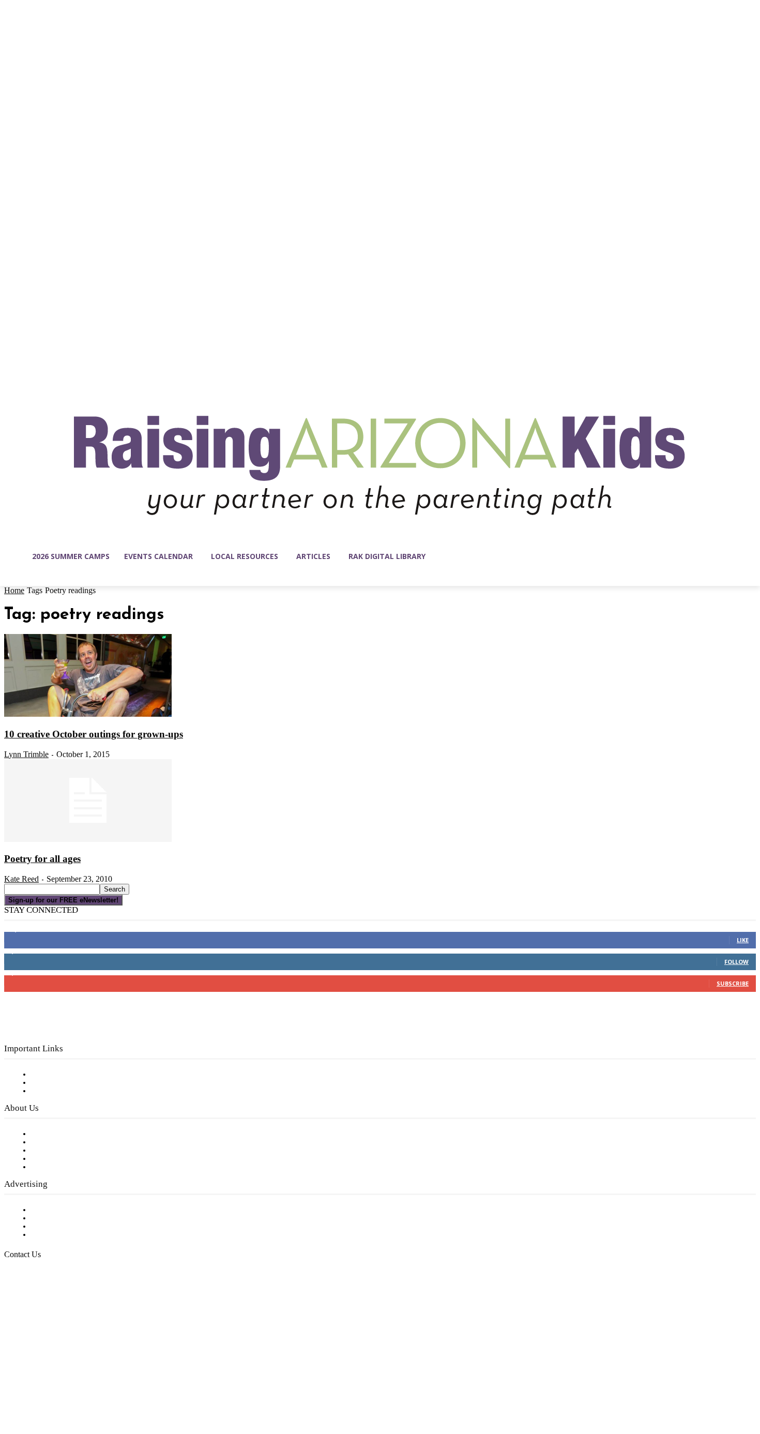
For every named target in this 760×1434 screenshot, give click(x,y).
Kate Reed (21, 878)
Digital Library (58, 1083)
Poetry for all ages (42, 858)
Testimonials (54, 1210)
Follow (736, 961)
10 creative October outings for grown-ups (93, 734)
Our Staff (49, 1134)
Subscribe (733, 983)
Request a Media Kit (70, 1218)
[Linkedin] (56, 1385)
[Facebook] (12, 1385)
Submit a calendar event (77, 1167)
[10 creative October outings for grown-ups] (88, 715)
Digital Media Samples (73, 1226)
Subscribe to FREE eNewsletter (90, 1074)
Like (743, 940)
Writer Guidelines (63, 1159)
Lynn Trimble (26, 754)
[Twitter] (99, 1385)
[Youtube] (121, 1385)
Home (14, 590)
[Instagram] (34, 1385)
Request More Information (81, 1235)
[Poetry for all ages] (88, 840)
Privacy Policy (56, 1091)
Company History (64, 1142)
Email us (41, 1308)
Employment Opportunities (83, 1150)
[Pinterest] (77, 1385)
